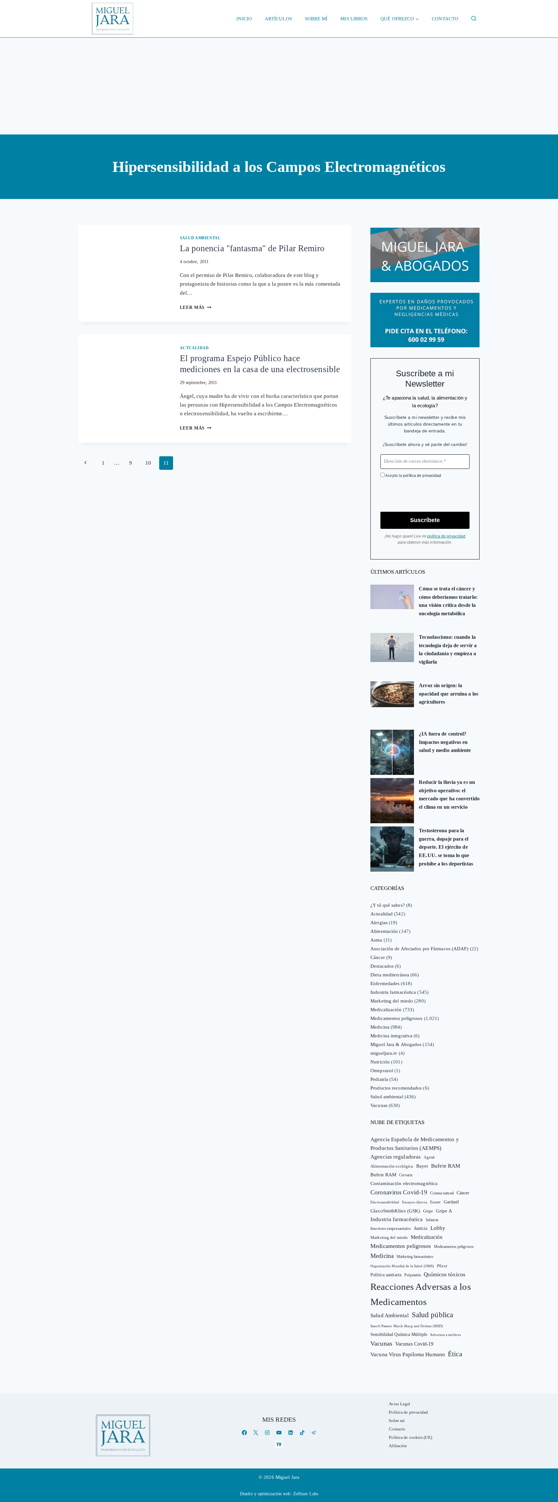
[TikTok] (302, 1433)
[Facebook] (244, 1433)
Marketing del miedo (391, 1000)
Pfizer (442, 1266)
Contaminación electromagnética (404, 1183)
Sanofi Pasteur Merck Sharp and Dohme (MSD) (406, 1326)
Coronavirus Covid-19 (398, 1192)
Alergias (379, 922)
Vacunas (379, 1105)
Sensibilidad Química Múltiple (398, 1334)
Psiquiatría (412, 1275)
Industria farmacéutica (393, 992)
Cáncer (377, 957)
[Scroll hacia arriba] (546, 1447)
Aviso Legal (399, 1403)
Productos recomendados (396, 1088)
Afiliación (398, 1445)
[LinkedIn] (290, 1433)
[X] (256, 1433)
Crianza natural (442, 1193)
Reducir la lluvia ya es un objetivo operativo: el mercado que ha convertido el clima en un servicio (449, 794)
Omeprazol (381, 1070)
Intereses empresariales (390, 1228)
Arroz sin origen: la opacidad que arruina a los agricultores (448, 694)
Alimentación (384, 931)
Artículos (278, 18)
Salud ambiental (200, 238)
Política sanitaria (385, 1274)
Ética (455, 1354)
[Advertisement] (279, 86)
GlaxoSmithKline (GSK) (395, 1210)
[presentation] (124, 255)
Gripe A (444, 1210)
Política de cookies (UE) (410, 1437)
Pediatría (379, 1079)
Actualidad (194, 348)
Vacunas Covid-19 (414, 1344)
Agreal (429, 1157)
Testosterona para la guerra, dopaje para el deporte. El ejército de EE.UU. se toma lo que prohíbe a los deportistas (446, 847)
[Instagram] (268, 1433)
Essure (435, 1202)
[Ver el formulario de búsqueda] (474, 19)
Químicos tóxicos (444, 1274)
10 (148, 463)
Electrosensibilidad (384, 1202)
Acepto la (413, 475)
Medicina (379, 1027)
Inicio (244, 18)
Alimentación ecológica (391, 1166)
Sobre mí (316, 18)
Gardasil (451, 1202)
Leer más (196, 307)
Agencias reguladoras (395, 1157)
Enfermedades (384, 983)
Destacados (382, 966)
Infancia (432, 1220)
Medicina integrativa (391, 1035)
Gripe (428, 1211)
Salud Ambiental (389, 1315)
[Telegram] (314, 1433)
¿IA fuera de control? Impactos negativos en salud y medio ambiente (445, 742)
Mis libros (353, 18)
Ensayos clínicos (414, 1202)
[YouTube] (279, 1433)
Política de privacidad (408, 1412)
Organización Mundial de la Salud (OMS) (402, 1266)
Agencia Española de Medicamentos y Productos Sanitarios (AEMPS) (414, 1143)
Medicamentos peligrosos (396, 1018)
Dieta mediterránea (389, 974)
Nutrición (380, 1061)
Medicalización (385, 1009)
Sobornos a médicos (445, 1335)
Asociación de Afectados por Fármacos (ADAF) (419, 948)
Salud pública (432, 1315)
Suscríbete (425, 520)
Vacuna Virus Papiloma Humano (407, 1354)
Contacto (445, 18)
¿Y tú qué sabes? (387, 905)
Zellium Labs (305, 1493)
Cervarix (406, 1175)
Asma (376, 940)
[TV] (279, 1444)
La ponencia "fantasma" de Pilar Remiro (252, 248)
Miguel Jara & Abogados (395, 1044)
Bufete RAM (445, 1166)
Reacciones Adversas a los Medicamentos (420, 1294)
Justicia (421, 1228)
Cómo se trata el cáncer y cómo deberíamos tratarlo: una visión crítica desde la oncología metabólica (448, 601)
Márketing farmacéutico (415, 1257)
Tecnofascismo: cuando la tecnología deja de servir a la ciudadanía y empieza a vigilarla (448, 649)
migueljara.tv (383, 1053)
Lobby (438, 1228)
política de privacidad (422, 475)
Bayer (422, 1166)
